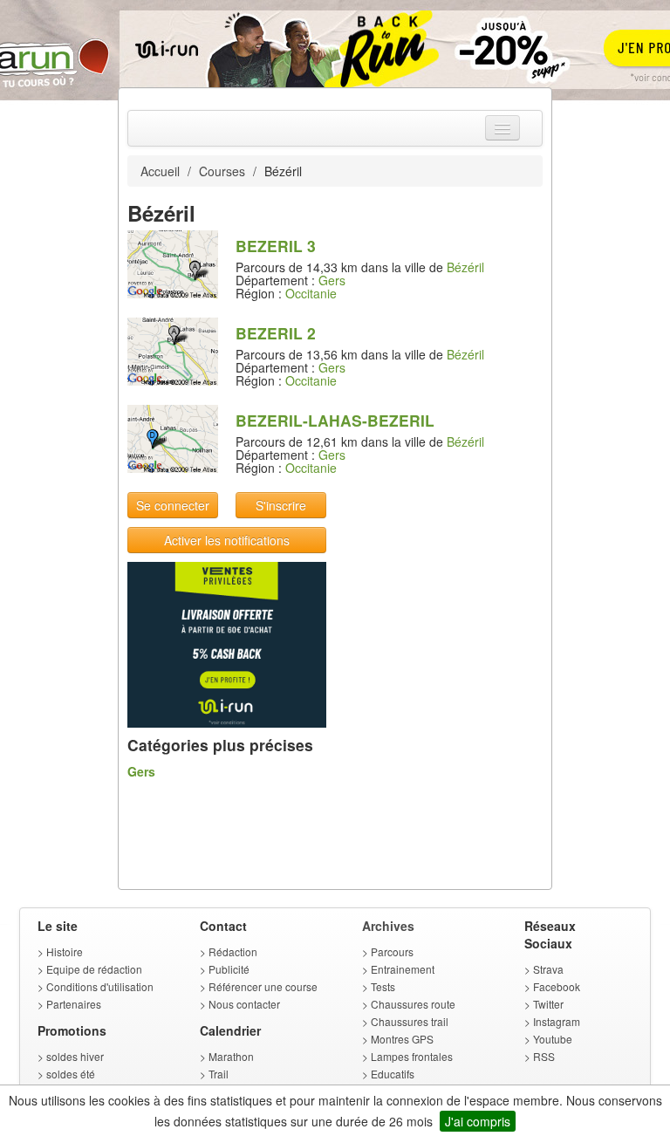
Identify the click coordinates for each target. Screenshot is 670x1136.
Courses (222, 171)
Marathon (231, 1056)
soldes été (70, 1073)
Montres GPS (402, 1038)
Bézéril (465, 267)
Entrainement (402, 968)
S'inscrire (281, 505)
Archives (388, 925)
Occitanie (311, 293)
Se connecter (172, 505)
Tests (383, 986)
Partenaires (73, 1003)
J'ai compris (477, 1121)
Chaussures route (413, 1003)
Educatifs (392, 1073)
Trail (219, 1073)
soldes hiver (75, 1056)
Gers (331, 280)
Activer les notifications (227, 540)
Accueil (160, 171)
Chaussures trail (409, 1021)
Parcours (392, 951)
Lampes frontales (412, 1056)
